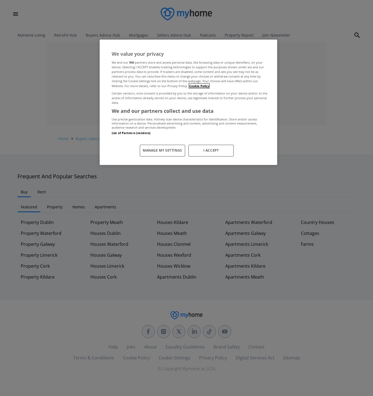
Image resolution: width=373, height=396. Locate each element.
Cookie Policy (199, 86)
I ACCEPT (211, 150)
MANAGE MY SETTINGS (162, 150)
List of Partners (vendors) (131, 133)
